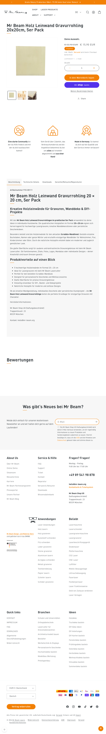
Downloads (47, 182)
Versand (77, 52)
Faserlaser (73, 577)
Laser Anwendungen (46, 524)
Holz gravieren (44, 533)
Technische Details (31, 182)
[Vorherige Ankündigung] (11, 2)
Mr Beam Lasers (18, 720)
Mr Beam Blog (13, 499)
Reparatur (42, 481)
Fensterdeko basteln (77, 640)
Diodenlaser (74, 546)
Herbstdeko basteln (77, 653)
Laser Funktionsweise (78, 586)
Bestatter (42, 638)
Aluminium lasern (45, 555)
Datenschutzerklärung (50, 720)
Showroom (11, 472)
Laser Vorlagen (75, 595)
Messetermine (13, 477)
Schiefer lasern (44, 577)
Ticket (40, 472)
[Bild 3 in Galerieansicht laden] (32, 95)
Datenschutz (61, 440)
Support (41, 468)
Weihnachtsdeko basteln (79, 657)
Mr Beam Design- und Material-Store (20, 534)
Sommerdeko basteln (78, 666)
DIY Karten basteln (77, 635)
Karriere (10, 481)
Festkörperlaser (76, 582)
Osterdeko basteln (76, 648)
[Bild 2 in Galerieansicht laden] (22, 95)
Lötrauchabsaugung (77, 573)
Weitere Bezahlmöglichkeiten (82, 91)
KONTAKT (11, 618)
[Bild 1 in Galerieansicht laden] (11, 95)
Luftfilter (72, 564)
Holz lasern (43, 529)
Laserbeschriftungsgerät (79, 542)
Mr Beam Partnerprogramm (19, 485)
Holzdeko (73, 618)
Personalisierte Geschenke (49, 647)
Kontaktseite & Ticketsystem (81, 487)
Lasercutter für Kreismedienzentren (46, 628)
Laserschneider (75, 529)
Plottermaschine (76, 551)
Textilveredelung (45, 568)
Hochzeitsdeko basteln (47, 651)
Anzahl (67, 63)
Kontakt (41, 477)
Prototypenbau (44, 660)
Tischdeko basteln (76, 622)
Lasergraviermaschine (78, 533)
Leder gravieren (44, 546)
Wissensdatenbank (46, 494)
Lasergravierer (75, 538)
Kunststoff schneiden (47, 538)
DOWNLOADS (12, 631)
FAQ (39, 463)
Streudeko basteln (76, 662)
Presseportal (12, 490)
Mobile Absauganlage (78, 568)
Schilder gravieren (46, 582)
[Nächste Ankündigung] (94, 2)
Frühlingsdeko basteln (78, 644)
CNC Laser (73, 560)
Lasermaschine (75, 524)
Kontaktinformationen (17, 722)
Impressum (71, 720)
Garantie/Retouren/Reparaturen (68, 182)
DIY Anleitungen (75, 631)
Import (78, 715)
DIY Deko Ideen (75, 627)
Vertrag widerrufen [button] (21, 706)
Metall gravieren (45, 564)
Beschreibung (14, 182)
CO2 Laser (73, 555)
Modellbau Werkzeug (47, 656)
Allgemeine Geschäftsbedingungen (16, 637)
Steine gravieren (45, 551)
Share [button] (83, 98)
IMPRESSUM (12, 622)
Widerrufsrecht (13, 643)
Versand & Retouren (46, 485)
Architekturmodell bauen (48, 634)
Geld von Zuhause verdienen (81, 590)
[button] (36, 15)
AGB (77, 437)
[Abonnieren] (96, 422)
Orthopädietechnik (46, 622)
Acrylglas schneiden (46, 560)
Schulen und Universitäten (49, 618)
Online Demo (12, 468)
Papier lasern (43, 573)
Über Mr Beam (13, 463)
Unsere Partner (13, 494)
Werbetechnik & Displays (48, 643)
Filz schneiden (44, 542)
